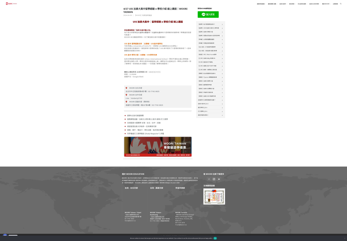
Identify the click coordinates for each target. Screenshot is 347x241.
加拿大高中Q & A (203, 104)
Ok (215, 238)
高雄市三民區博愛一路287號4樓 (160, 219)
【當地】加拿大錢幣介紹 (205, 81)
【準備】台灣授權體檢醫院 (206, 39)
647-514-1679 (180, 223)
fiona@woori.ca (130, 221)
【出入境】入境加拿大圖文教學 (207, 51)
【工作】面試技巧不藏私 (205, 62)
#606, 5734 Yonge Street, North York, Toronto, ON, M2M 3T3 (184, 219)
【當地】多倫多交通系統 (205, 92)
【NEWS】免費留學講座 (143, 15)
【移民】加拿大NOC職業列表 (207, 96)
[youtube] (219, 179)
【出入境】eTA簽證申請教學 (207, 47)
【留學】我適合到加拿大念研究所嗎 (209, 35)
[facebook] (209, 179)
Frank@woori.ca (181, 225)
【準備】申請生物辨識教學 (206, 43)
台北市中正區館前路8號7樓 (133, 216)
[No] (345, 238)
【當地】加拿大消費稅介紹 (206, 88)
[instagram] (214, 179)
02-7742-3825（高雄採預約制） (160, 221)
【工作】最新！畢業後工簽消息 (207, 69)
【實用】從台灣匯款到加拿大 (207, 73)
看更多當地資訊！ (203, 115)
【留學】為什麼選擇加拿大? (206, 24)
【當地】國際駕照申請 (205, 85)
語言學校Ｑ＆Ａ (202, 107)
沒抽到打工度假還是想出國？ (207, 100)
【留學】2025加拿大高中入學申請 (208, 28)
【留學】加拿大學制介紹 (205, 32)
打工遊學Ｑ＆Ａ (202, 111)
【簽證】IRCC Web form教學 (207, 54)
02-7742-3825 (129, 219)
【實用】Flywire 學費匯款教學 (207, 77)
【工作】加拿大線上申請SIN (206, 58)
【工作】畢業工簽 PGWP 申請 (207, 66)
